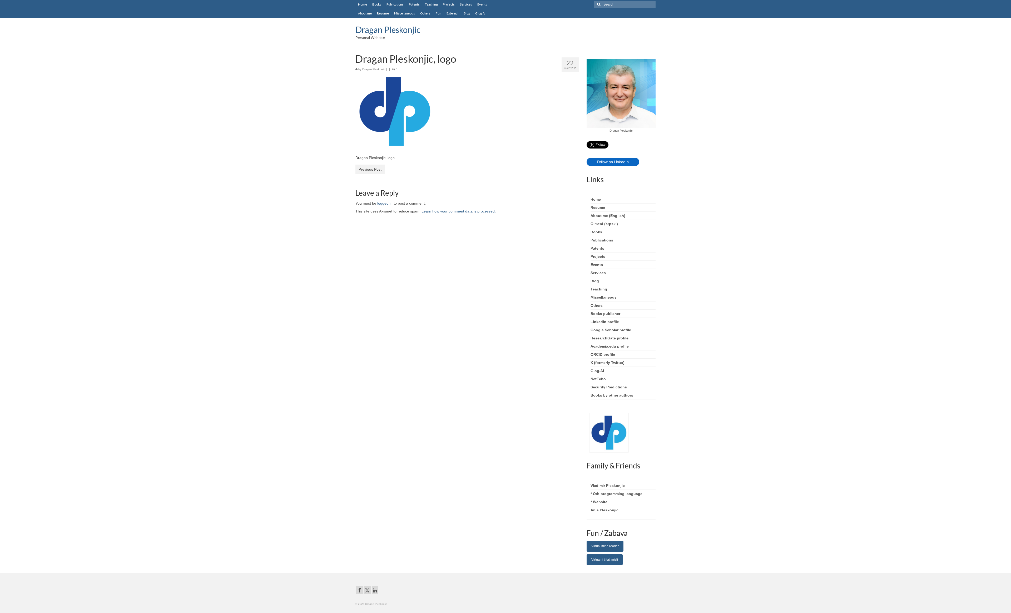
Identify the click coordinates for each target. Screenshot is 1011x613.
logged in (385, 203)
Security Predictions (609, 387)
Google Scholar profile (611, 330)
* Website (599, 502)
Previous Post (370, 169)
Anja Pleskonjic (604, 510)
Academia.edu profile (610, 346)
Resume (598, 207)
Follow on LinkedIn (613, 162)
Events (597, 265)
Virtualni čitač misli (604, 559)
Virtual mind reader (605, 546)
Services (598, 273)
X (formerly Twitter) (608, 362)
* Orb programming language (616, 494)
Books (596, 232)
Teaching (599, 289)
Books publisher (605, 314)
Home (596, 199)
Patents (597, 248)
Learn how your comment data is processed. (459, 211)
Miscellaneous (604, 297)
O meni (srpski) (604, 224)
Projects (598, 256)
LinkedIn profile (605, 322)
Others (597, 305)
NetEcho (598, 379)
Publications (602, 240)
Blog (595, 281)
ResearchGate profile (609, 338)
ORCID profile (603, 354)
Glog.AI (597, 371)
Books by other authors (612, 395)
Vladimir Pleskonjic (608, 485)
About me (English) (608, 216)
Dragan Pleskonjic (387, 29)
